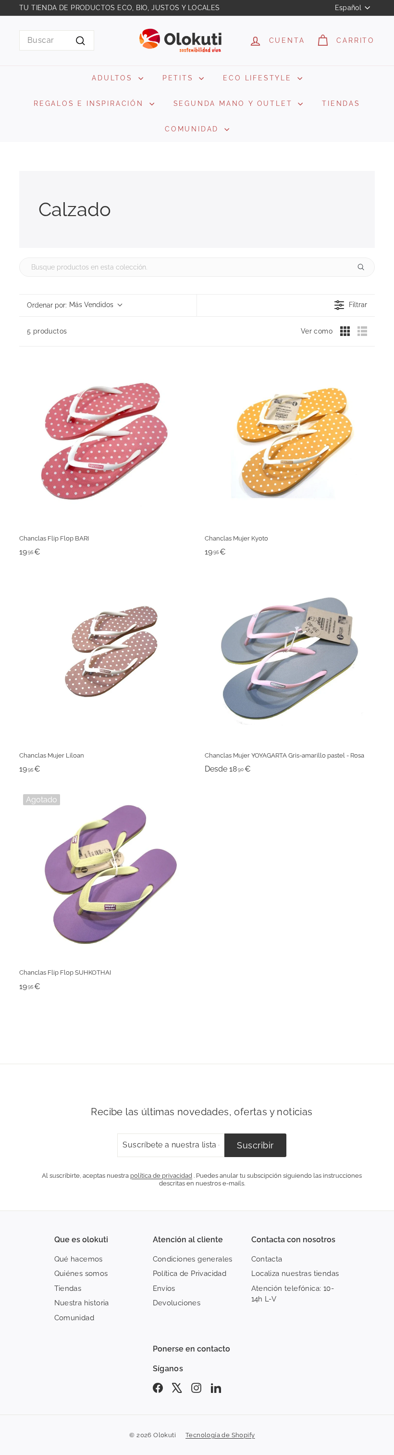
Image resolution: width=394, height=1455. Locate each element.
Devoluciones (177, 1303)
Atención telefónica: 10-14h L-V (292, 1294)
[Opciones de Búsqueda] (365, 267)
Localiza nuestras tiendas (295, 1273)
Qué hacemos (78, 1259)
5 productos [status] (47, 331)
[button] (74, 305)
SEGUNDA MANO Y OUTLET (234, 103)
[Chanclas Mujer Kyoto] (290, 441)
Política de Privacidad (190, 1273)
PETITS (179, 78)
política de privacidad (161, 1175)
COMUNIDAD (193, 129)
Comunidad (74, 1317)
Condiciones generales (193, 1259)
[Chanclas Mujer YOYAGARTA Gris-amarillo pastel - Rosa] (290, 658)
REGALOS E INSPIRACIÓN (90, 103)
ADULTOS (113, 78)
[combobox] (56, 40)
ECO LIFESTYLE (259, 78)
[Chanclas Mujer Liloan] (104, 658)
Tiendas (68, 1288)
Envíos (164, 1288)
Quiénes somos (81, 1273)
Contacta (267, 1259)
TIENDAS (341, 103)
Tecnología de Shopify (220, 1435)
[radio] (345, 331)
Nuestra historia (81, 1303)
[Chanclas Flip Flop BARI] (104, 441)
